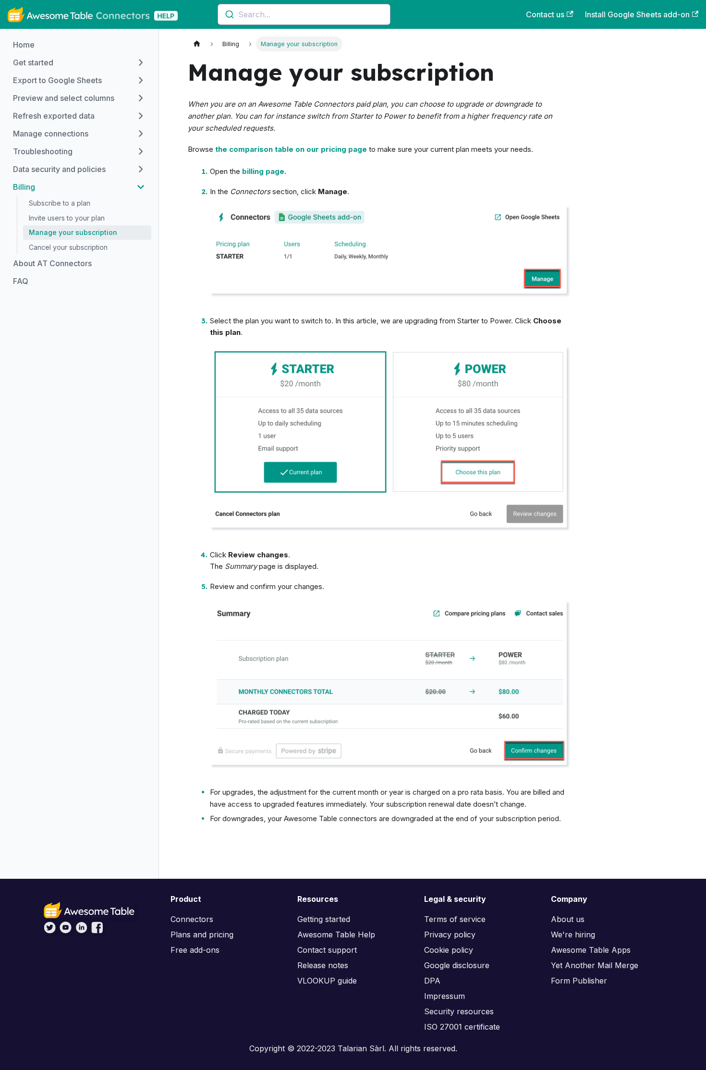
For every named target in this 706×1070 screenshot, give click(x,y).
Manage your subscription (73, 232)
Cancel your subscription (68, 247)
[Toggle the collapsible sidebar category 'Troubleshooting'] (140, 151)
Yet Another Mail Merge (594, 965)
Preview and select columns (63, 98)
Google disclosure (456, 965)
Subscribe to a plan (59, 203)
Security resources (459, 1011)
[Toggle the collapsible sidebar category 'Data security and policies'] (140, 169)
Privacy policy (449, 934)
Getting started (323, 919)
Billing (24, 187)
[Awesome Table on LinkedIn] (81, 930)
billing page (263, 171)
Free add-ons (194, 950)
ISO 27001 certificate (462, 1027)
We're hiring (573, 934)
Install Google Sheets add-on (637, 14)
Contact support (327, 950)
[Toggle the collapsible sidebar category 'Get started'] (140, 62)
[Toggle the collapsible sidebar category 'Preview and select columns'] (140, 98)
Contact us (545, 14)
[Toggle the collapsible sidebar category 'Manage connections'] (140, 133)
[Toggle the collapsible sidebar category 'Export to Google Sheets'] (140, 80)
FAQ (20, 281)
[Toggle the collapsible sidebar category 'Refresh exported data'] (140, 115)
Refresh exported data (54, 116)
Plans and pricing (201, 934)
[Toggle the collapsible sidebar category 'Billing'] (140, 187)
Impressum (444, 996)
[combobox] (304, 14)
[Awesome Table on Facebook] (97, 930)
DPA (432, 980)
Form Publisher (579, 980)
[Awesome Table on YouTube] (66, 930)
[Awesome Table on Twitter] (50, 930)
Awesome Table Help (336, 934)
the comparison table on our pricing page (291, 149)
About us (567, 919)
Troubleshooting (43, 151)
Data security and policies (59, 169)
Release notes (322, 965)
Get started (33, 62)
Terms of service (455, 919)
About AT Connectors (52, 263)
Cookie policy (448, 950)
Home (24, 44)
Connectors (191, 919)
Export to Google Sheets (57, 80)
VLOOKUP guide (327, 980)
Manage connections (50, 133)
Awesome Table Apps (591, 950)
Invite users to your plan (67, 218)
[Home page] (197, 44)
